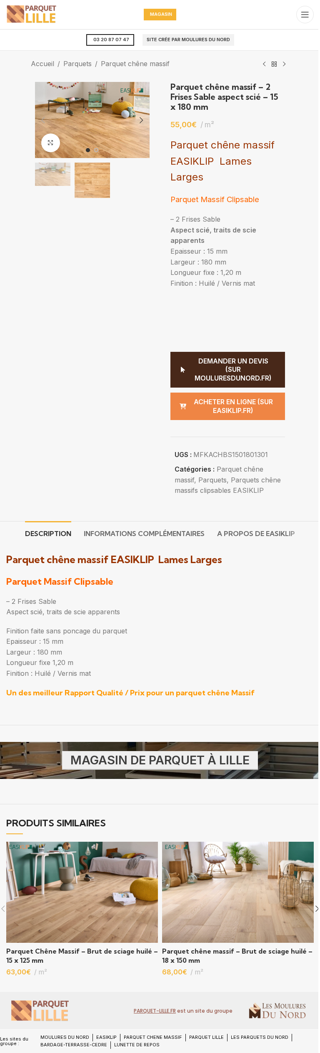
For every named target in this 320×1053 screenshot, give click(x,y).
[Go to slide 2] (96, 150)
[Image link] (39, 1010)
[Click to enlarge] (50, 142)
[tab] (48, 532)
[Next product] (284, 64)
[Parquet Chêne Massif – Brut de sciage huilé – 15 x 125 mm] (82, 892)
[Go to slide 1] (88, 150)
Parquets (77, 63)
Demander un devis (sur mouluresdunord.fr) (233, 370)
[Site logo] (31, 14)
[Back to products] (274, 64)
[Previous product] (264, 64)
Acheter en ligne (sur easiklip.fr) (233, 406)
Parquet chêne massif (135, 63)
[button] (43, 120)
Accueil (42, 63)
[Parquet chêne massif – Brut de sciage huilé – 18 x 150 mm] (238, 892)
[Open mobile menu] (305, 14)
